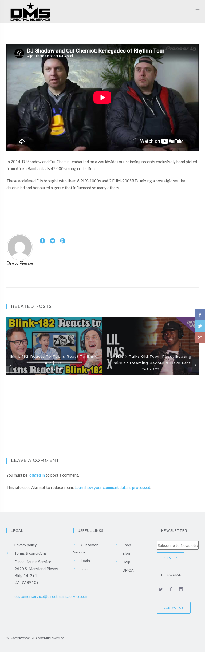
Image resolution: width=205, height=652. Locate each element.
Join (84, 569)
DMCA (128, 570)
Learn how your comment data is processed (112, 487)
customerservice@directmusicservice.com (51, 596)
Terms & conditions (30, 553)
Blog (126, 553)
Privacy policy (25, 544)
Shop (126, 544)
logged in (36, 475)
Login (85, 560)
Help (126, 562)
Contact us (173, 607)
